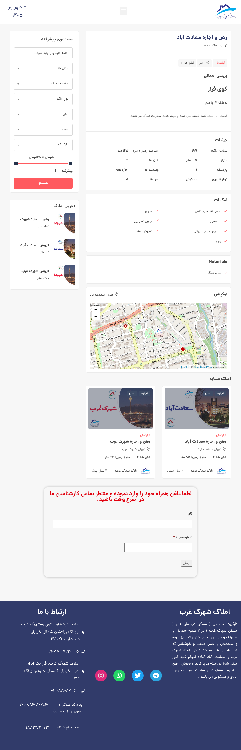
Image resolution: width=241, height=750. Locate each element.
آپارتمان (220, 62)
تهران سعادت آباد (215, 45)
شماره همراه (182, 538)
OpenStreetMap (203, 367)
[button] (123, 11)
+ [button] (95, 309)
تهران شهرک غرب (133, 449)
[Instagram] (101, 675)
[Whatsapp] (119, 675)
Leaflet (185, 367)
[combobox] (43, 68)
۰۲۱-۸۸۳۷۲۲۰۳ (33, 705)
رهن (118, 170)
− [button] (95, 316)
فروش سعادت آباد (34, 245)
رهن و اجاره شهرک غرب (130, 441)
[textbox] (43, 68)
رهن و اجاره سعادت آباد (205, 441)
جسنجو (43, 183)
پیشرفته (67, 171)
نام (190, 514)
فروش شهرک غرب (35, 271)
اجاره (125, 170)
